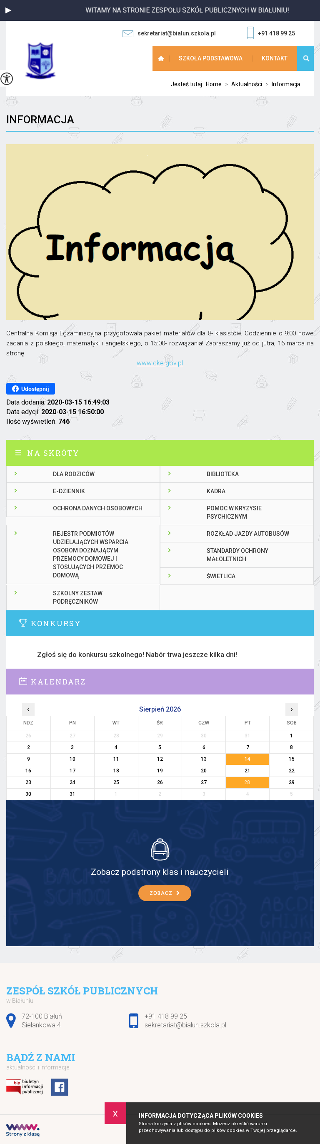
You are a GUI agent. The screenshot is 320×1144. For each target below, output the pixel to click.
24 (72, 782)
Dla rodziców (74, 474)
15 (292, 759)
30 (28, 794)
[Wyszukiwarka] (305, 58)
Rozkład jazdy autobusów (248, 533)
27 (204, 782)
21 (247, 771)
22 (292, 771)
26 (160, 782)
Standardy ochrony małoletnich (237, 554)
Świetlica (221, 576)
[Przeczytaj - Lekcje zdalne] (159, 849)
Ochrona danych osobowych (97, 508)
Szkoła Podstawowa (210, 58)
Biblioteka (223, 474)
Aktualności (243, 84)
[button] (8, 10)
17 (72, 771)
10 (72, 759)
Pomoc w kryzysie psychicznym (234, 512)
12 (160, 759)
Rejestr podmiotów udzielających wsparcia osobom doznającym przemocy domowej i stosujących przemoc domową (90, 554)
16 (28, 771)
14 (247, 759)
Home (214, 84)
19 (160, 771)
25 (116, 782)
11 (116, 759)
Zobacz (162, 893)
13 (204, 759)
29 (292, 782)
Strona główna (162, 58)
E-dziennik (69, 491)
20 (204, 771)
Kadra (216, 491)
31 (72, 794)
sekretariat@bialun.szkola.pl (177, 33)
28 (247, 782)
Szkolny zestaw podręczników (77, 597)
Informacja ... (285, 84)
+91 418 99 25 (276, 33)
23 (28, 782)
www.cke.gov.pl (160, 363)
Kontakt (275, 58)
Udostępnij (35, 389)
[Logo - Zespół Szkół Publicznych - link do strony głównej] (47, 60)
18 (116, 771)
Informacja (40, 119)
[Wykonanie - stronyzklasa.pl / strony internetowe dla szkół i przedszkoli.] (23, 1131)
